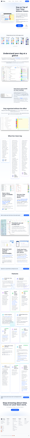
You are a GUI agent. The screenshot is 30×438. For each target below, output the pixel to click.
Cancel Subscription (20, 423)
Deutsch (2, 427)
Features (10, 1)
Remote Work (8, 37)
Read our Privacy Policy (20, 360)
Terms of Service (26, 421)
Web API (15, 331)
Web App (8, 423)
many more (15, 46)
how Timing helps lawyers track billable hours (24, 390)
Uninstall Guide (21, 425)
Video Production (27, 38)
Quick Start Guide (15, 421)
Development (22, 37)
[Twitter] (28, 435)
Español (2, 430)
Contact (21, 1)
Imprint (25, 420)
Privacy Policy (26, 422)
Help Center (16, 1)
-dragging (21, 98)
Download (27, 1)
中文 (2, 431)
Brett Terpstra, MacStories (25, 173)
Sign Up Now (26, 215)
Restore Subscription (20, 422)
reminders (4, 203)
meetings (8, 201)
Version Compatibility (14, 426)
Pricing (13, 1)
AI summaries (17, 57)
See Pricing (26, 25)
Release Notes (14, 424)
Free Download (19, 25)
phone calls (4, 201)
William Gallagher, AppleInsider (16, 176)
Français (2, 428)
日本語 (2, 429)
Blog (13, 423)
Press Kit (25, 423)
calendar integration (8, 316)
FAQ (13, 422)
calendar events (5, 202)
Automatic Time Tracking (15, 430)
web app (25, 255)
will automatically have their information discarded (22, 356)
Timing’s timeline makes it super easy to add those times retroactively (14, 302)
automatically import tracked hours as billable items (24, 382)
